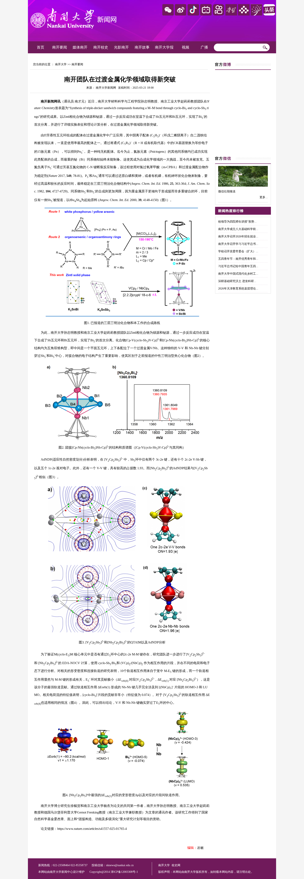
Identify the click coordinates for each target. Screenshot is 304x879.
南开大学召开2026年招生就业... (238, 236)
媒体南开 (80, 47)
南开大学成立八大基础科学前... (238, 229)
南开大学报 (164, 47)
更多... (264, 197)
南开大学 (61, 64)
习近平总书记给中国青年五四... (238, 266)
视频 (185, 47)
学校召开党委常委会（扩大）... (238, 251)
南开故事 (142, 47)
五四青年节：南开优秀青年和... (238, 258)
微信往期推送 (227, 191)
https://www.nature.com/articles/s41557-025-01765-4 (92, 828)
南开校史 (100, 47)
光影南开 (121, 47)
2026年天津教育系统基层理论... (238, 288)
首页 (40, 47)
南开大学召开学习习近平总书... (238, 243)
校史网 (176, 865)
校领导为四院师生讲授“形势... (237, 221)
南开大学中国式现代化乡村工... (238, 273)
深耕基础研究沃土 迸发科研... (237, 281)
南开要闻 (59, 47)
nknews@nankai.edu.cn (120, 865)
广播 (204, 47)
